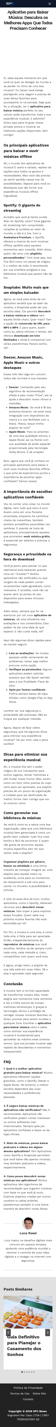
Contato (28, 1399)
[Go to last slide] (8, 1332)
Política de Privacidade (28, 1387)
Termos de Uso (19, 1393)
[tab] (22, 1372)
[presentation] (28, 1312)
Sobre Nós (39, 1393)
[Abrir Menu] (49, 3)
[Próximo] (47, 1332)
